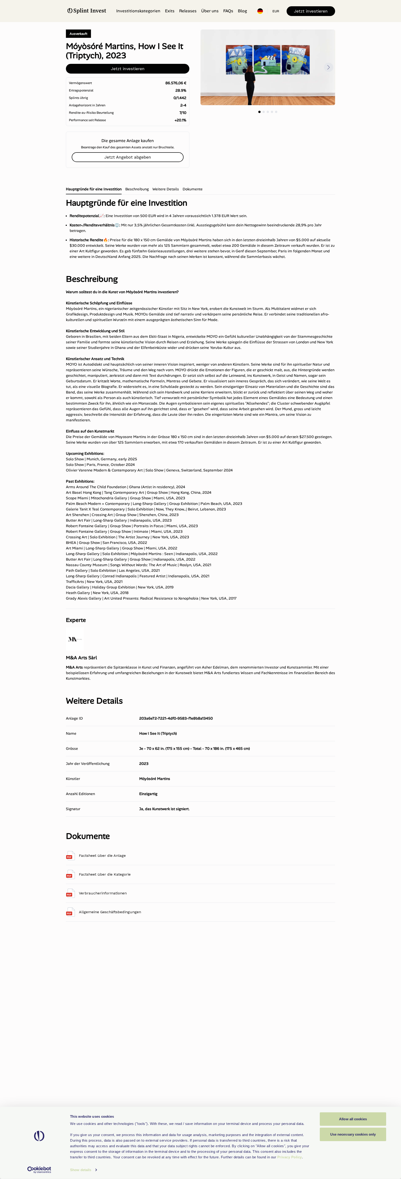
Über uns (210, 11)
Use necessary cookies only (353, 1134)
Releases (188, 11)
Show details (80, 1170)
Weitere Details (165, 189)
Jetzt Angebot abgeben (127, 157)
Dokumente (193, 189)
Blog (242, 11)
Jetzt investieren (311, 11)
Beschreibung (137, 189)
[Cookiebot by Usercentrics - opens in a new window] (39, 1169)
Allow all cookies (353, 1119)
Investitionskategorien (138, 11)
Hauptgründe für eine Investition (94, 189)
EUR (275, 11)
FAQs (228, 11)
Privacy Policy (289, 1157)
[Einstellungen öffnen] (260, 11)
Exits (170, 11)
